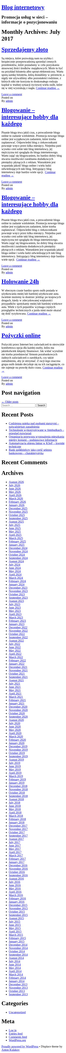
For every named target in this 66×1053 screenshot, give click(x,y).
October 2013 (17, 991)
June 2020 (15, 726)
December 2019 (18, 746)
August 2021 (16, 680)
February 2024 (17, 581)
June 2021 (15, 686)
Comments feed (18, 1036)
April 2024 (15, 574)
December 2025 (18, 508)
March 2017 (16, 855)
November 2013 (18, 987)
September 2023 (18, 597)
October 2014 (17, 951)
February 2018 (17, 819)
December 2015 (18, 905)
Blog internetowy (22, 7)
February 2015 (17, 938)
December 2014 (18, 944)
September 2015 (18, 915)
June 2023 (15, 607)
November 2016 (18, 868)
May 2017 (15, 848)
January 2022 (16, 663)
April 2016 (15, 891)
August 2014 (16, 958)
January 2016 (16, 901)
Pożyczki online (21, 335)
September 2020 (18, 716)
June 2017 (15, 845)
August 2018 (16, 799)
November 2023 (18, 591)
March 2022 (16, 657)
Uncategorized (17, 1012)
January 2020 (16, 743)
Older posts (9, 401)
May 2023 (15, 610)
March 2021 (16, 696)
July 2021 (14, 683)
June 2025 (15, 528)
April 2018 (15, 812)
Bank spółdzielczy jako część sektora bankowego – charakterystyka (30, 451)
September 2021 (18, 677)
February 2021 (17, 700)
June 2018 (15, 805)
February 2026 (17, 501)
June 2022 (15, 647)
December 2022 (18, 627)
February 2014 (17, 977)
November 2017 (18, 829)
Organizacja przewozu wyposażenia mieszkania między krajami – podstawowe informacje (36, 438)
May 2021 (15, 690)
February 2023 (17, 620)
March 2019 (16, 776)
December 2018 (18, 786)
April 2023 (15, 614)
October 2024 (17, 554)
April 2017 (15, 852)
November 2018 (18, 789)
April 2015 (15, 931)
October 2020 (17, 713)
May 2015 (15, 928)
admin (9, 100)
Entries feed (16, 1033)
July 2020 (14, 723)
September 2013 (18, 994)
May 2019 (15, 769)
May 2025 (15, 531)
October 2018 (17, 792)
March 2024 (16, 577)
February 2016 (17, 898)
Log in (12, 1030)
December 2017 (18, 825)
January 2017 (16, 862)
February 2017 (17, 858)
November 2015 (18, 908)
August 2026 (16, 482)
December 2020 (18, 706)
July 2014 (14, 961)
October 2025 (17, 515)
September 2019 (18, 756)
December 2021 (18, 667)
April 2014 (15, 971)
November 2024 (18, 551)
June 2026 (15, 488)
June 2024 (15, 567)
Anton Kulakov (10, 1049)
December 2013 (18, 984)
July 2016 (14, 881)
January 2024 (16, 584)
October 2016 (17, 872)
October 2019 (17, 753)
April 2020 (15, 733)
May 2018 (15, 809)
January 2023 (16, 624)
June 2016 (15, 885)
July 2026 (14, 485)
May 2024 (15, 571)
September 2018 (18, 796)
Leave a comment (11, 94)
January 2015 (16, 941)
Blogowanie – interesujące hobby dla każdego (29, 117)
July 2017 (14, 842)
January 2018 (16, 822)
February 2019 (17, 779)
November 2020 (18, 710)
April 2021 (15, 693)
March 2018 (16, 815)
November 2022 (18, 630)
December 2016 (18, 865)
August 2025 (16, 521)
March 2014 (16, 974)
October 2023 (17, 594)
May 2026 (15, 491)
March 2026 (16, 498)
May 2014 (15, 967)
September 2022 (18, 637)
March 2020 (16, 736)
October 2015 (17, 911)
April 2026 (15, 495)
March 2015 (16, 934)
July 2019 (14, 762)
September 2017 (18, 835)
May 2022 (15, 650)
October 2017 (17, 832)
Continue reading (48, 88)
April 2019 (15, 772)
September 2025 (18, 518)
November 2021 (18, 670)
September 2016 (18, 875)
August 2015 (16, 918)
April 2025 (15, 534)
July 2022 (14, 643)
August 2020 (16, 720)
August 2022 (16, 640)
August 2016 (16, 878)
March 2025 (16, 538)
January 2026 (16, 505)
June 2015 (15, 924)
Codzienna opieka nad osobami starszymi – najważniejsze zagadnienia (34, 425)
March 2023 (16, 617)
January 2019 (16, 782)
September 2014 (18, 954)
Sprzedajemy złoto (24, 49)
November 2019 (18, 749)
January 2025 (16, 544)
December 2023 (18, 587)
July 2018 (14, 802)
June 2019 (15, 766)
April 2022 (15, 653)
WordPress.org (17, 1040)
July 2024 (14, 564)
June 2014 (15, 964)
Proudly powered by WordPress (19, 1046)
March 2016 (16, 895)
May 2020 (15, 729)
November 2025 (18, 511)
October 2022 (17, 634)
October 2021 (17, 673)
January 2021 (16, 703)
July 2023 (14, 604)
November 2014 (18, 948)
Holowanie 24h (20, 281)
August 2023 (16, 601)
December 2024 (18, 548)
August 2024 (16, 561)
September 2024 (18, 558)
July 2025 (14, 524)
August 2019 (16, 759)
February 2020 (17, 739)
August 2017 (16, 839)
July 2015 (14, 921)
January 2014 (16, 981)
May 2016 (15, 888)
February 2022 (17, 660)
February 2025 (17, 541)
